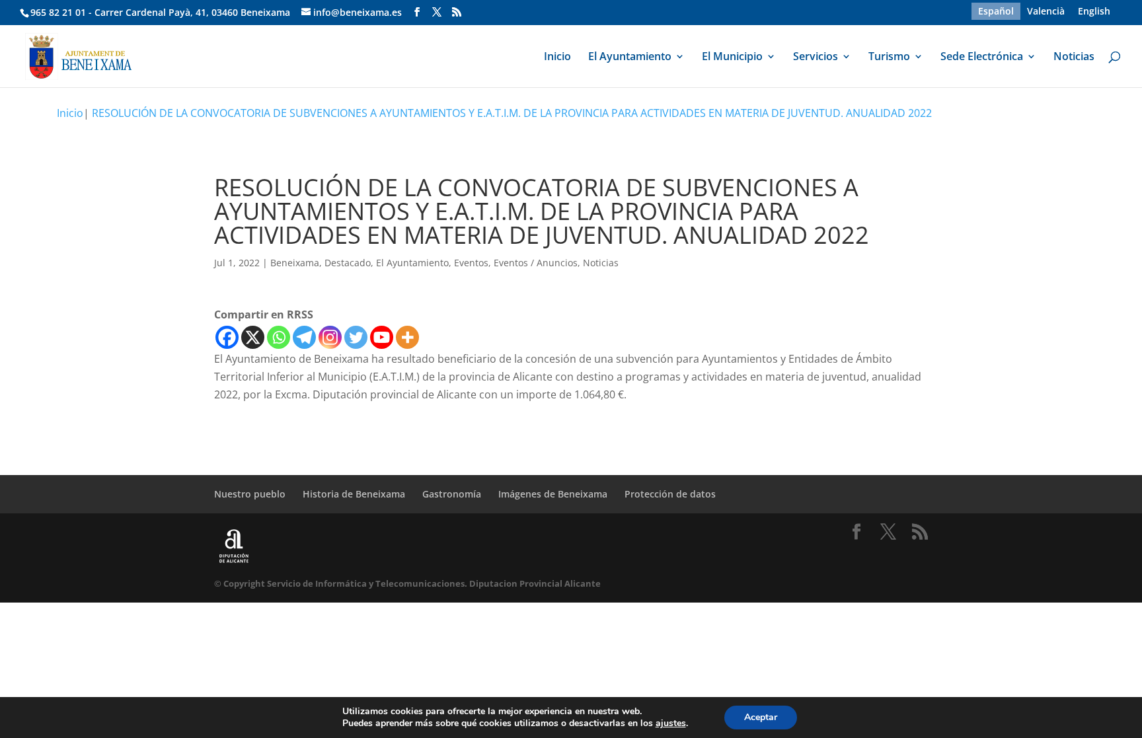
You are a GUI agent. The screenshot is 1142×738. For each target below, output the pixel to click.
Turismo (889, 57)
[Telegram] (304, 337)
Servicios (815, 57)
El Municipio (732, 57)
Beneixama (294, 262)
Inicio (557, 57)
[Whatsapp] (278, 337)
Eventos (471, 262)
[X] (252, 337)
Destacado (347, 262)
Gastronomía (451, 494)
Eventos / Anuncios (536, 262)
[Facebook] (227, 337)
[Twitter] (355, 337)
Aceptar (760, 717)
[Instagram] (330, 337)
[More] (407, 337)
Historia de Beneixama (354, 494)
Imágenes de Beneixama (552, 494)
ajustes (671, 723)
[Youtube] (381, 337)
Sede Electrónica (981, 57)
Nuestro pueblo (250, 494)
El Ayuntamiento (629, 57)
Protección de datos (670, 494)
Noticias (1073, 57)
